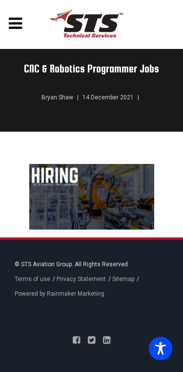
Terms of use (32, 279)
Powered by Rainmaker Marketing (59, 293)
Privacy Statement (81, 279)
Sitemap (123, 279)
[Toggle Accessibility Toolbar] (158, 349)
